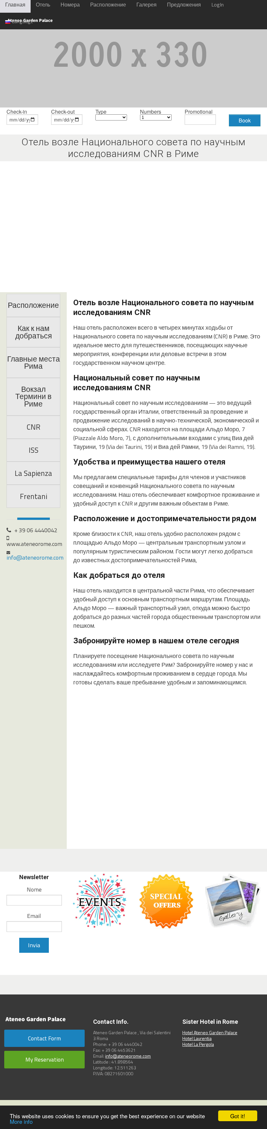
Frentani (33, 496)
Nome (34, 889)
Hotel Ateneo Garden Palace (209, 1032)
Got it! (237, 1116)
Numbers (150, 112)
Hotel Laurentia (197, 1038)
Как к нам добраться (33, 332)
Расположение (33, 305)
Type (100, 112)
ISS (33, 450)
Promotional (199, 112)
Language (21, 21)
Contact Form (44, 1038)
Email (34, 915)
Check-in (17, 112)
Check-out (63, 112)
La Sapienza (33, 473)
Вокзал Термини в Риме (33, 396)
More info (21, 1121)
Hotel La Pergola (198, 1044)
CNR (33, 427)
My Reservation (44, 1059)
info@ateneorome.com (35, 557)
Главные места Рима (33, 362)
